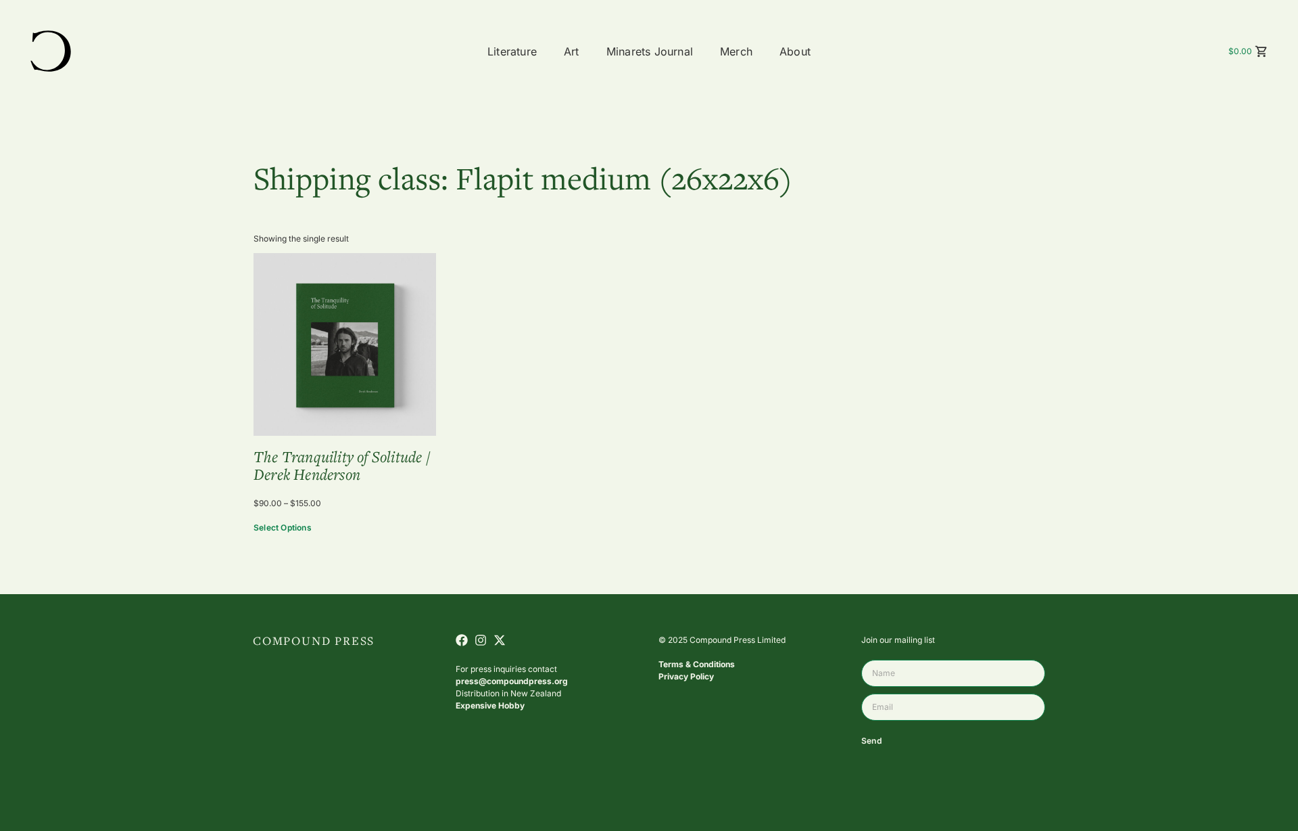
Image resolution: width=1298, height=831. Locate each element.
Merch (736, 51)
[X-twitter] (500, 640)
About (795, 51)
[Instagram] (481, 640)
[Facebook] (462, 640)
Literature (512, 51)
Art (571, 51)
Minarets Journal (649, 51)
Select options (283, 527)
